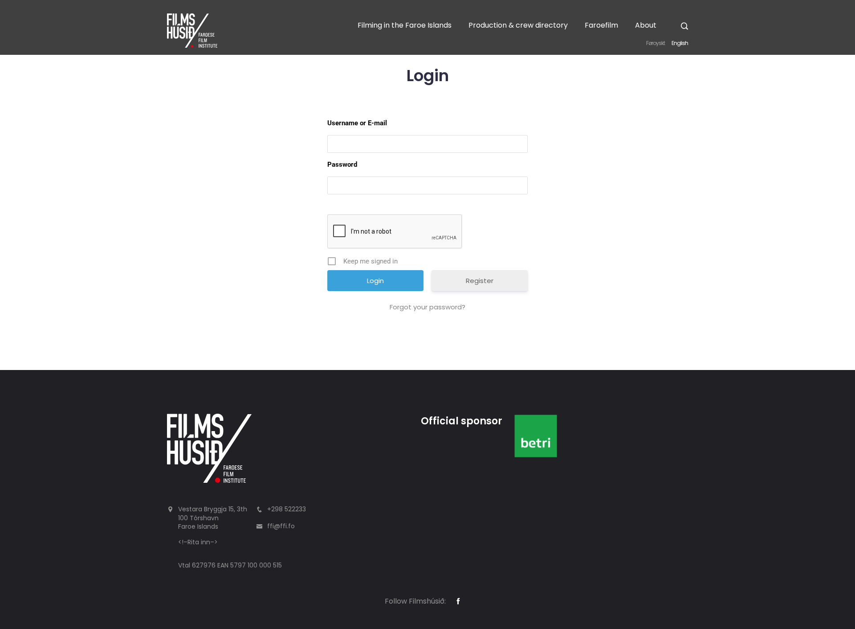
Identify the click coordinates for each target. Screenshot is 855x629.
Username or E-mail (357, 123)
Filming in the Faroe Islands (405, 25)
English (680, 43)
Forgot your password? (427, 307)
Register (479, 280)
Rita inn (198, 542)
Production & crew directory (518, 25)
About (645, 25)
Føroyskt (655, 43)
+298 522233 (286, 509)
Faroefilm (601, 25)
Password (342, 164)
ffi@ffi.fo (281, 526)
